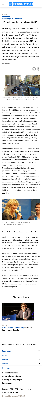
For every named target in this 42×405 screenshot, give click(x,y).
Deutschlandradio (10, 373)
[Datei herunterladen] (27, 113)
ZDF (17, 389)
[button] (3, 4)
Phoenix (23, 389)
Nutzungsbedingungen (12, 379)
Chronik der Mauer (10, 392)
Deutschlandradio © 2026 (13, 396)
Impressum (7, 383)
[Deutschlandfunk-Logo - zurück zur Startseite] (21, 4)
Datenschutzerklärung (11, 376)
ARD (12, 389)
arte (30, 389)
